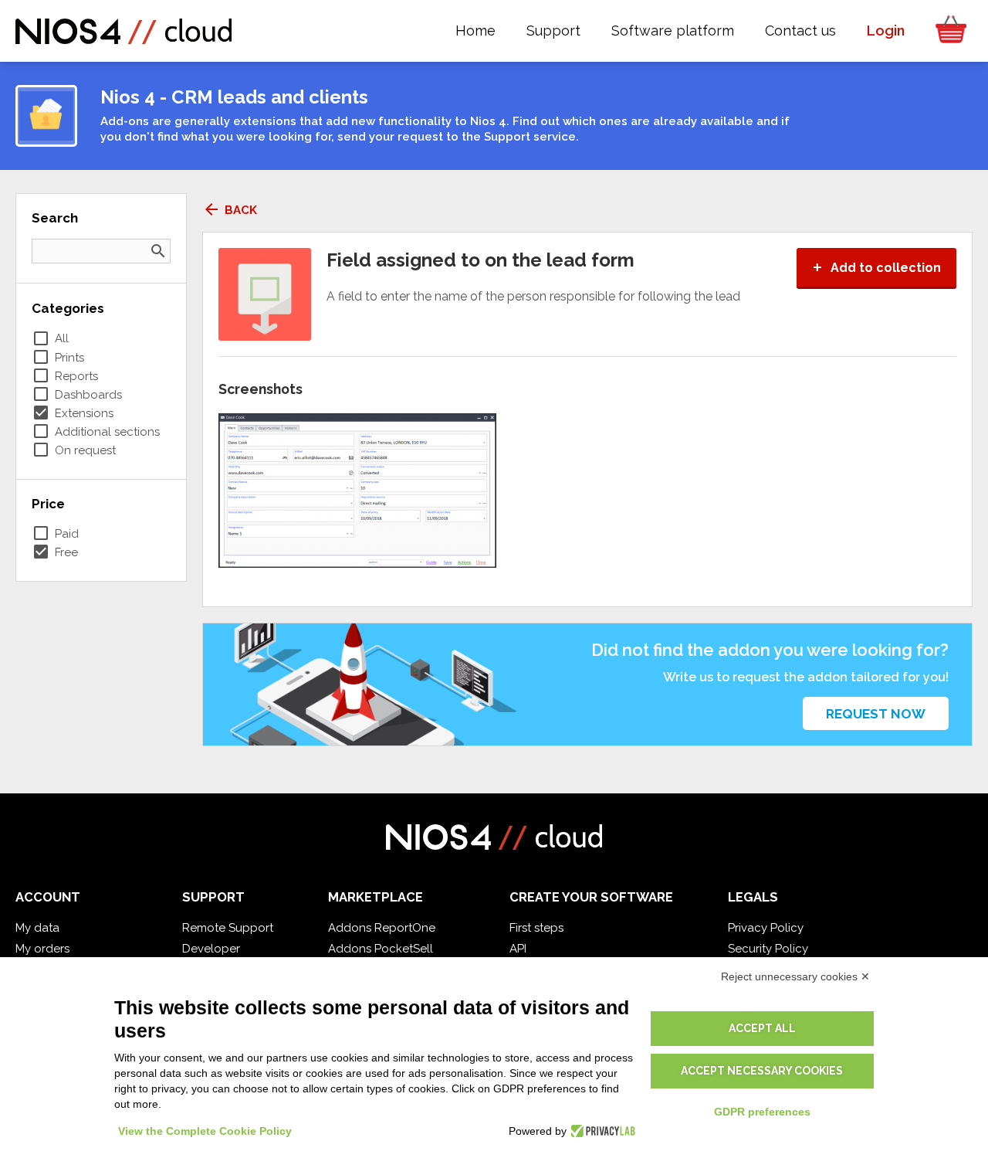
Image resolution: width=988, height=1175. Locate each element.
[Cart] (946, 31)
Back (229, 210)
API (517, 949)
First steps (536, 928)
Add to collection (876, 267)
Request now (875, 714)
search (158, 251)
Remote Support (227, 928)
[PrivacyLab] (601, 1131)
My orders (42, 949)
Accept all (762, 1028)
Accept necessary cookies (762, 1071)
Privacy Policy (766, 928)
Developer (211, 949)
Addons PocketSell (380, 949)
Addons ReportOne (381, 928)
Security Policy (768, 949)
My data (37, 928)
